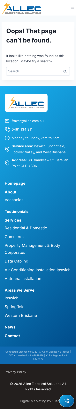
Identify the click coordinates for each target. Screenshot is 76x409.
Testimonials (16, 211)
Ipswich (12, 298)
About (10, 192)
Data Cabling (16, 261)
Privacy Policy (15, 372)
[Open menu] (72, 8)
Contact (12, 336)
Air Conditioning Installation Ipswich (38, 270)
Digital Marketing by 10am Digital (45, 401)
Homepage (15, 183)
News (10, 327)
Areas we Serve (19, 290)
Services (13, 220)
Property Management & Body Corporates (32, 249)
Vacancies (14, 200)
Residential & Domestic (26, 228)
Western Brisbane (21, 315)
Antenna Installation (23, 278)
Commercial (16, 236)
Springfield (15, 306)
